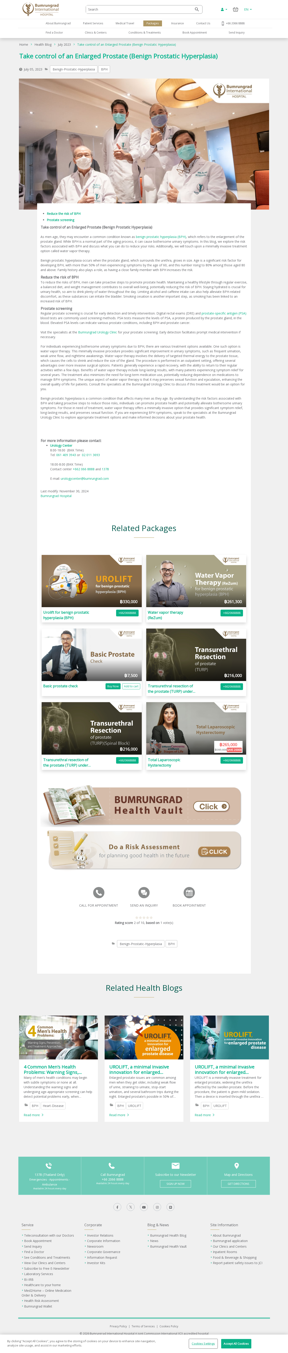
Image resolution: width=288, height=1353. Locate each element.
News (154, 1241)
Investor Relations (100, 1235)
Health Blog (43, 44)
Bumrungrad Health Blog (168, 1235)
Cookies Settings (203, 1344)
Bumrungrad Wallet (38, 1306)
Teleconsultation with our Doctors (49, 1235)
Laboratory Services (38, 1274)
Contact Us (203, 23)
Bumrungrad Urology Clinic (98, 332)
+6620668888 (127, 613)
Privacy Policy (118, 1326)
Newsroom (95, 1246)
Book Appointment (194, 32)
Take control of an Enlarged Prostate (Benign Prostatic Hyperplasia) (126, 44)
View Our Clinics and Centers (44, 1263)
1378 (105, 469)
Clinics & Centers (96, 32)
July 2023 (64, 44)
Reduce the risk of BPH (64, 213)
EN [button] (246, 9)
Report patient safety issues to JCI (237, 1263)
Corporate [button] (93, 1224)
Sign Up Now (175, 1184)
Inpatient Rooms (225, 1252)
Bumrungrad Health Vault (168, 1246)
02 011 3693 (90, 455)
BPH (104, 69)
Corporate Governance (103, 1252)
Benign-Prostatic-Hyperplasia (74, 69)
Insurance (177, 23)
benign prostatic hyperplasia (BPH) (161, 237)
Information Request (102, 1257)
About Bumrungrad (58, 23)
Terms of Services (143, 1326)
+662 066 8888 (84, 469)
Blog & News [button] (158, 1224)
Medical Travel (125, 23)
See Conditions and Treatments (47, 1257)
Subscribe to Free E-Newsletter (46, 1268)
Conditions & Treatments (144, 32)
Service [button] (28, 1224)
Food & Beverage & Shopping (234, 1257)
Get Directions (238, 1184)
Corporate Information (103, 1241)
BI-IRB (29, 1279)
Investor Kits (96, 1263)
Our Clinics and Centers (230, 1246)
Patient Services (93, 23)
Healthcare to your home (42, 1285)
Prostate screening (60, 220)
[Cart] (235, 9)
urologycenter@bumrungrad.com (85, 478)
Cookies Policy (169, 1326)
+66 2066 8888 (235, 23)
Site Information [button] (224, 1224)
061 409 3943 (66, 455)
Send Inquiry (237, 32)
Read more (32, 1115)
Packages (152, 23)
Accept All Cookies (236, 1344)
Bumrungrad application (230, 1241)
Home (23, 44)
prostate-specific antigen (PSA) (224, 313)
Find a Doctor (54, 32)
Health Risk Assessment (41, 1301)
